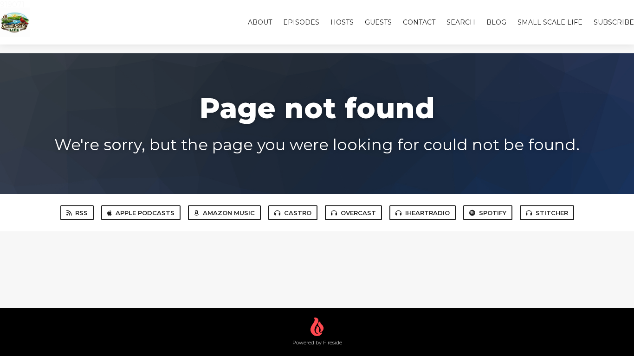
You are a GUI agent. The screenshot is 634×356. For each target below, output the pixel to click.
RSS (81, 212)
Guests (378, 22)
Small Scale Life (550, 22)
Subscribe (614, 22)
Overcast (358, 212)
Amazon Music (229, 212)
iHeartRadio (427, 212)
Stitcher (552, 212)
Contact (419, 22)
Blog (496, 22)
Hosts (342, 22)
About (260, 22)
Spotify (492, 212)
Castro (297, 212)
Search (460, 22)
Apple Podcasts (145, 212)
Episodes (301, 22)
